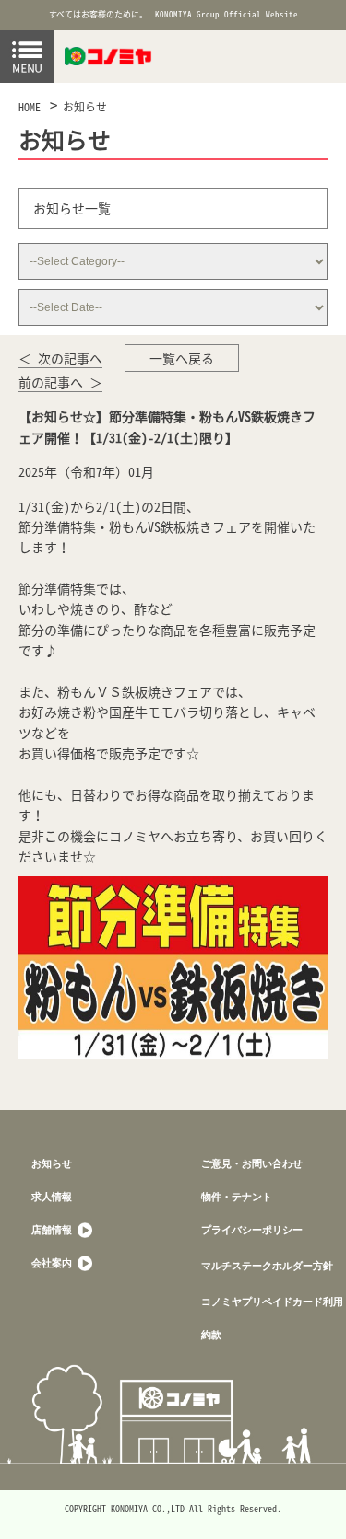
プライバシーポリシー (252, 1229)
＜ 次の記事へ (60, 358)
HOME (29, 106)
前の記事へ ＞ (60, 382)
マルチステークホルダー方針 (267, 1265)
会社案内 (53, 1262)
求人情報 (51, 1196)
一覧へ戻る (181, 358)
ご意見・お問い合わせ (252, 1163)
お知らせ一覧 (72, 208)
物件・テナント (236, 1196)
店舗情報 (53, 1229)
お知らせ (85, 106)
